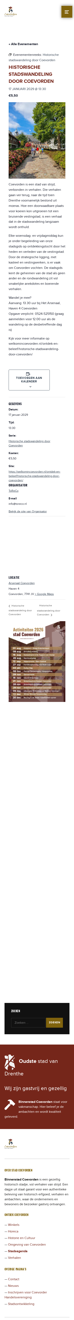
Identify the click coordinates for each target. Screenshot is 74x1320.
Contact (13, 1279)
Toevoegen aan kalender (29, 379)
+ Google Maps (44, 594)
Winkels (13, 1225)
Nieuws (13, 1286)
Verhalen (14, 1258)
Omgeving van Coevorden (27, 1245)
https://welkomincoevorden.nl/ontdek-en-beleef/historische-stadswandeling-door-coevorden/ (34, 476)
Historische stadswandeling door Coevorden (20, 610)
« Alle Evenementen (23, 44)
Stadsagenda (18, 1251)
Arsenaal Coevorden (22, 583)
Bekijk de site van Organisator (28, 511)
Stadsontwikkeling (21, 1304)
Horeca (13, 1231)
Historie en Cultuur (21, 1238)
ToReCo (13, 491)
